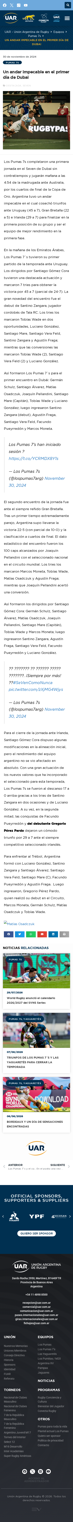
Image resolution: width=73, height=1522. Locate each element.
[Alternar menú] (67, 18)
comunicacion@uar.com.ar (36, 1310)
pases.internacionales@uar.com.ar (36, 1315)
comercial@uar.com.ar (37, 1306)
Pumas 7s (34, 35)
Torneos (12, 1390)
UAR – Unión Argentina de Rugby (27, 31)
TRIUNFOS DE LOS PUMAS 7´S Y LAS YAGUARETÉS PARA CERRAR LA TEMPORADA (33, 1062)
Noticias (46, 1381)
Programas (49, 1390)
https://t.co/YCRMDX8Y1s (33, 458)
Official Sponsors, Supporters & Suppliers (36, 1198)
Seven (27, 85)
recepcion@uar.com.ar (37, 1302)
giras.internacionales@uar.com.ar (36, 1319)
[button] (68, 5)
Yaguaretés (32, 1019)
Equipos (58, 31)
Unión (9, 1337)
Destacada (13, 85)
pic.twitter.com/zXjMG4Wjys (36, 689)
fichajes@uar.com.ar (36, 1323)
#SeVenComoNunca (33, 682)
